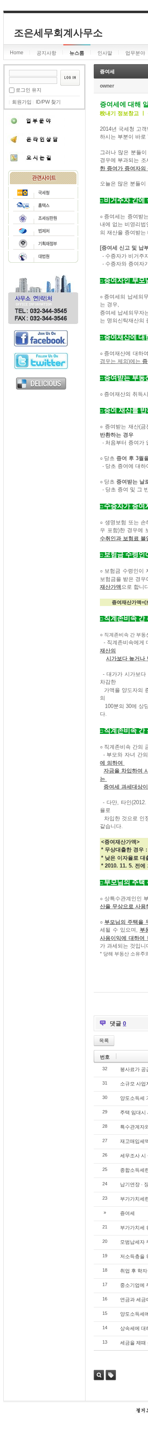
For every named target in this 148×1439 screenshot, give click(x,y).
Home (16, 53)
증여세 (107, 71)
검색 (99, 1375)
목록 (104, 1040)
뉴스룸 (76, 53)
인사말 (104, 53)
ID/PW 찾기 (48, 102)
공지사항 (46, 53)
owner (107, 86)
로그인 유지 (29, 90)
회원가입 (22, 102)
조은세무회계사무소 (58, 32)
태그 (111, 1375)
